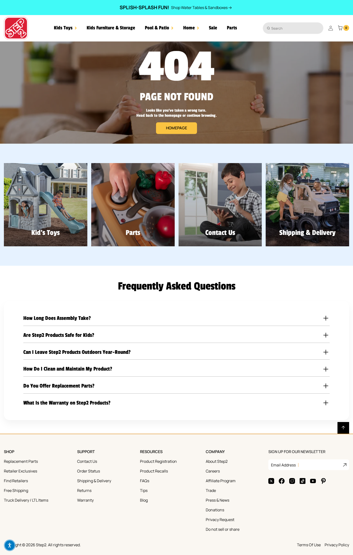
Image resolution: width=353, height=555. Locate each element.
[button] (65, 28)
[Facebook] (282, 481)
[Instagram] (292, 481)
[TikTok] (302, 481)
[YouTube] (313, 481)
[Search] (268, 28)
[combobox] (293, 28)
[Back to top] (343, 428)
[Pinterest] (323, 481)
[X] (271, 481)
